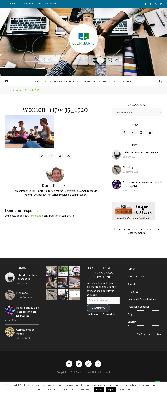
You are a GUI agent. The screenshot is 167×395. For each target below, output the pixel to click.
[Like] (42, 156)
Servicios (88, 81)
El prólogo (128, 167)
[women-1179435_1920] (55, 131)
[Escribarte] (83, 38)
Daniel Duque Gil (55, 185)
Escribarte (13, 3)
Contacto (50, 3)
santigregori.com (155, 334)
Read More (124, 389)
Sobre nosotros (31, 3)
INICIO (38, 81)
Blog (107, 81)
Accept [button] (99, 389)
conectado (37, 215)
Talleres (133, 291)
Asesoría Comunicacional (142, 299)
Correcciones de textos (25, 331)
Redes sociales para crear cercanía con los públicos (142, 184)
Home (8, 90)
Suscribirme (98, 308)
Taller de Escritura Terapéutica (140, 152)
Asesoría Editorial (139, 306)
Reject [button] (111, 389)
